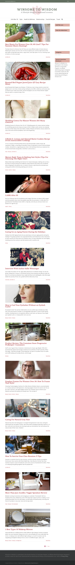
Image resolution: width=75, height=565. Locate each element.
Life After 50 (7, 57)
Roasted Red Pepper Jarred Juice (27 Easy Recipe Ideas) (25, 83)
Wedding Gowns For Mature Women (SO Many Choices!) (25, 121)
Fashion (6, 169)
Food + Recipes (8, 151)
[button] (62, 19)
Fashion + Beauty (12, 169)
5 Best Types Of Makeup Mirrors (19, 529)
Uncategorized (18, 540)
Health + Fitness (8, 206)
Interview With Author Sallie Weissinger (22, 269)
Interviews (7, 279)
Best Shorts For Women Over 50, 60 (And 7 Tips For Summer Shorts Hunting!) (27, 45)
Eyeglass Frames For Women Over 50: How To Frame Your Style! (27, 382)
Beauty (6, 317)
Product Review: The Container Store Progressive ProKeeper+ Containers (26, 344)
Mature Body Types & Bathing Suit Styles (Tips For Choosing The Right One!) (26, 158)
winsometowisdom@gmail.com (10, 1)
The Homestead (15, 504)
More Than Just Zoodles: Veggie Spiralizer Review (26, 493)
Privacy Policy (64, 556)
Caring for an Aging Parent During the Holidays (25, 232)
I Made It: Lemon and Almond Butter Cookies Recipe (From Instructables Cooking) (27, 140)
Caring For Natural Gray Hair (17, 420)
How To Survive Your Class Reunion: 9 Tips (23, 456)
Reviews (6, 356)
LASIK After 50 (11, 195)
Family (6, 243)
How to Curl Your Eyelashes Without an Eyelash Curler (25, 306)
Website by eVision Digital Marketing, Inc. (31, 563)
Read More (48, 57)
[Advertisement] (65, 40)
